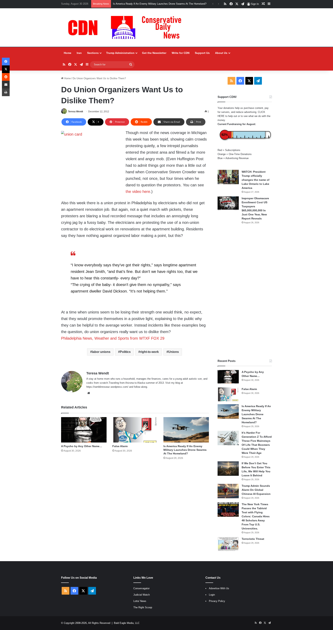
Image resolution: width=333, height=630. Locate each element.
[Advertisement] (245, 291)
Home (67, 52)
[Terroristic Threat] (228, 544)
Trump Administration (120, 52)
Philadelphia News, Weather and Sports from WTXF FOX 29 (112, 338)
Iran (79, 52)
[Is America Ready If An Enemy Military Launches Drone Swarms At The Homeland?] (186, 430)
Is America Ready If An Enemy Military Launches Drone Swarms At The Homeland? (185, 450)
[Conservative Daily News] (126, 27)
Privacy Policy (217, 601)
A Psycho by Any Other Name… (81, 446)
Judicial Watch (141, 594)
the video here (138, 191)
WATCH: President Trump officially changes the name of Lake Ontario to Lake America (255, 179)
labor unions (101, 351)
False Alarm (120, 446)
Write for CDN (180, 52)
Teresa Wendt (75, 111)
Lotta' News (139, 601)
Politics (125, 351)
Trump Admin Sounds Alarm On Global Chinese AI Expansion (256, 489)
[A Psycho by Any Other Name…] (83, 430)
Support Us (202, 52)
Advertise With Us (219, 588)
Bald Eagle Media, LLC (127, 623)
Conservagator (141, 588)
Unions (173, 351)
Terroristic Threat (253, 538)
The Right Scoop (142, 607)
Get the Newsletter (154, 52)
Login (212, 594)
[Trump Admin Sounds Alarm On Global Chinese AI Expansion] (228, 491)
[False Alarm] (135, 430)
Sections (93, 52)
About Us (221, 52)
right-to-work (149, 351)
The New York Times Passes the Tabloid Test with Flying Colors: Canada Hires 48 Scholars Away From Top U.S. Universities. (256, 516)
